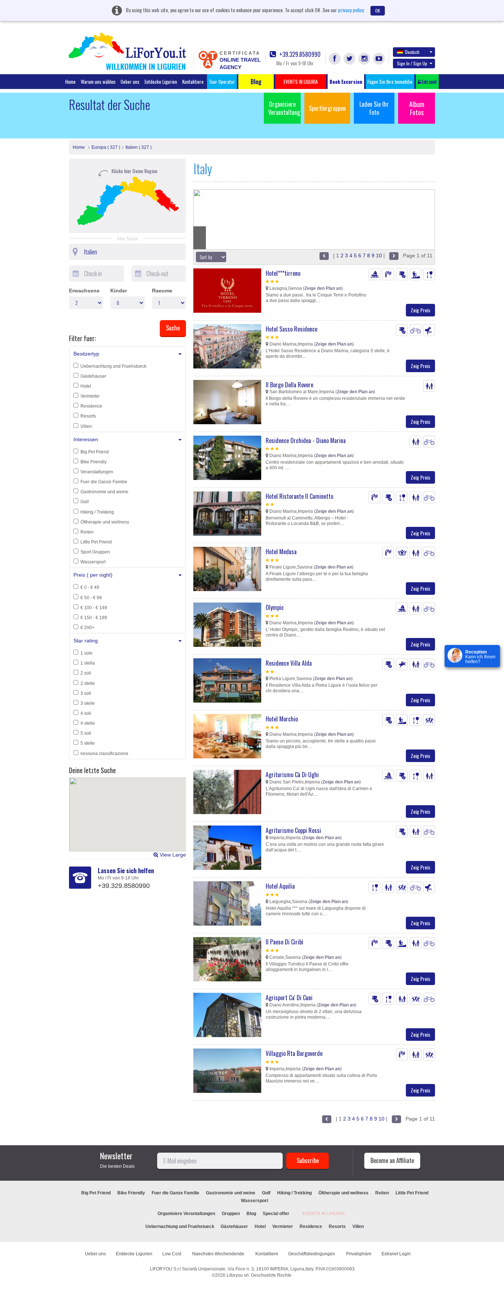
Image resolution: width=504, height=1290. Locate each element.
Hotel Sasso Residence (291, 329)
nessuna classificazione (104, 753)
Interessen (85, 439)
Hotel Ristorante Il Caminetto (299, 496)
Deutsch (412, 52)
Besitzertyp (86, 354)
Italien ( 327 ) (138, 147)
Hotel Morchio (282, 718)
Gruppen (231, 1213)
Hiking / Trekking (97, 512)
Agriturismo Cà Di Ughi (292, 774)
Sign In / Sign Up (412, 63)
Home (70, 81)
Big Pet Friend (94, 451)
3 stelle (87, 703)
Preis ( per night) (93, 575)
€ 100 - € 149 (93, 607)
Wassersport (93, 562)
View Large (172, 855)
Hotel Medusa (281, 551)
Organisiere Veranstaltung (284, 108)
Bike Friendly (93, 461)
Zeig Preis (420, 310)
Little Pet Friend (96, 542)
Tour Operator (222, 81)
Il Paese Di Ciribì (284, 941)
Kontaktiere (193, 81)
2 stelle (87, 683)
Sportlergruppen (327, 108)
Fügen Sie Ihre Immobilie (389, 81)
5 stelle (87, 743)
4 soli (85, 713)
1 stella (87, 663)
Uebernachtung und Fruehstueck (113, 366)
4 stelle (87, 723)
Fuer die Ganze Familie (103, 481)
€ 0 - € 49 (89, 587)
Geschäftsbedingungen (312, 1253)
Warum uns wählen (98, 81)
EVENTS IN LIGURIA (324, 1213)
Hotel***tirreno (283, 273)
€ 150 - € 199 (93, 617)
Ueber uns (130, 81)
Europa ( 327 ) (106, 147)
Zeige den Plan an (322, 288)
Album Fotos (416, 108)
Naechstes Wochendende (218, 1253)
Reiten (87, 532)
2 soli (85, 673)
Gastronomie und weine (104, 491)
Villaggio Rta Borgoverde (294, 1053)
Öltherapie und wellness (104, 522)
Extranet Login (396, 1253)
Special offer (276, 1213)
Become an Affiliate (392, 1160)
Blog (251, 1213)
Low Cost (172, 1253)
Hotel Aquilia (280, 886)
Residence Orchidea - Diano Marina (306, 440)
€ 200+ (87, 627)
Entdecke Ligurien (161, 81)
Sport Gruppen (95, 552)
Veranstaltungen (96, 471)
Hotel (85, 386)
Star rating (85, 641)
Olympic (275, 607)
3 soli (85, 693)
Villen (86, 426)
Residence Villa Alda (289, 663)
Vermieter (90, 396)
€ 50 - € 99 (91, 597)
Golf (84, 501)
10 (379, 255)
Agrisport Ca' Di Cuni (289, 997)
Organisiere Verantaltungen (186, 1213)
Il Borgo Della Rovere (289, 384)
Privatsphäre (359, 1253)
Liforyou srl (238, 1275)
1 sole (86, 653)
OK (377, 10)
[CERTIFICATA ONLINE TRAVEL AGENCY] (208, 59)
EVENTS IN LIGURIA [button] (300, 81)
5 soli (85, 733)
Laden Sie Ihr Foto (374, 108)
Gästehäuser (93, 376)
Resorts (88, 416)
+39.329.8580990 (299, 54)
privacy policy (351, 10)
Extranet (429, 81)
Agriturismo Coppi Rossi (293, 830)
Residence (91, 406)
